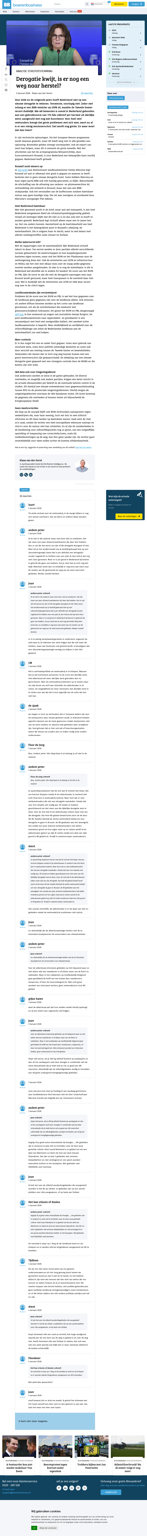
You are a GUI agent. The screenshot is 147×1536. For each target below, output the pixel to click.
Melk (5, 12)
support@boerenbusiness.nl (16, 1492)
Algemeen (111, 127)
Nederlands (98, 4)
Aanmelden (111, 1492)
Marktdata (59, 12)
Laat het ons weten (83, 447)
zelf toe (19, 314)
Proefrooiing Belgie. (115, 115)
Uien (109, 120)
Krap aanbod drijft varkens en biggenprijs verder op (125, 144)
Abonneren (119, 4)
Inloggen (135, 4)
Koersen (75, 11)
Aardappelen (112, 113)
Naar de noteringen (127, 516)
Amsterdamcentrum (115, 152)
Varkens (16, 12)
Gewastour (44, 12)
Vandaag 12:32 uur (137, 112)
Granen (110, 134)
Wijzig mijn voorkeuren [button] (48, 1528)
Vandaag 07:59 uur (137, 120)
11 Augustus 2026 (137, 149)
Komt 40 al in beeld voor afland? (120, 122)
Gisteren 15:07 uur (137, 134)
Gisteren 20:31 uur (137, 127)
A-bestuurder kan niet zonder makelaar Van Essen (125, 130)
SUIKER (111, 137)
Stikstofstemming (116, 98)
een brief (23, 169)
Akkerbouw (30, 12)
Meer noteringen (124, 82)
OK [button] (34, 1528)
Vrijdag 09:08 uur (137, 142)
